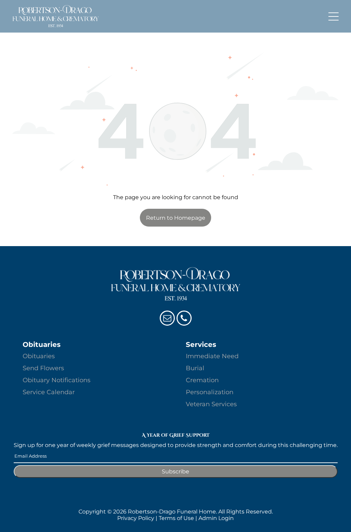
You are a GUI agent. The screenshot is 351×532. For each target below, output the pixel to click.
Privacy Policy (135, 518)
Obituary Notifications (56, 380)
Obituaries (39, 356)
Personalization (209, 392)
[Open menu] (333, 16)
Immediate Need (212, 356)
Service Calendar (49, 392)
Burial (195, 368)
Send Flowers (43, 368)
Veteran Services (211, 404)
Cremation (202, 380)
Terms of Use (176, 518)
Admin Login (216, 518)
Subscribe (175, 471)
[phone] (184, 319)
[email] (167, 319)
